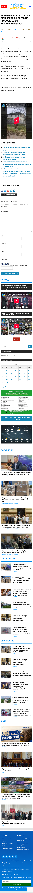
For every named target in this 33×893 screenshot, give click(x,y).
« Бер (2, 387)
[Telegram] (13, 856)
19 (19, 376)
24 (11, 379)
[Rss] (16, 856)
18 (15, 376)
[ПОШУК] (30, 346)
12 (19, 373)
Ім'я (2, 236)
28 (29, 379)
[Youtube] (9, 856)
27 (24, 379)
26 (20, 379)
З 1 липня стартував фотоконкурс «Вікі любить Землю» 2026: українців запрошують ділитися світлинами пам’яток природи (16, 796)
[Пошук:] (14, 346)
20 (24, 376)
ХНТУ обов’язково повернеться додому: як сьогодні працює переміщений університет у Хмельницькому (21, 686)
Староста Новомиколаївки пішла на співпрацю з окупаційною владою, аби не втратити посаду (17, 164)
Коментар (5, 211)
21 (28, 376)
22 (2, 379)
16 (6, 376)
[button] (30, 6)
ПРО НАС (16, 339)
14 (28, 373)
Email (3, 244)
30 (7, 382)
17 (11, 376)
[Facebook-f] (3, 856)
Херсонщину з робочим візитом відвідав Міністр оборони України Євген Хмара (22, 673)
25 (15, 379)
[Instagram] (6, 856)
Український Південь (17, 5)
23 (7, 379)
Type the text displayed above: (18, 265)
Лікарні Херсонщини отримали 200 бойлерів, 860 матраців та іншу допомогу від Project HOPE (16, 499)
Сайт (2, 251)
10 (11, 373)
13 (24, 373)
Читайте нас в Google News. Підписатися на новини (16, 418)
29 (2, 382)
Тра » (6, 387)
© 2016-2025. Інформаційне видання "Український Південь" (16, 888)
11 (15, 373)
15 (2, 376)
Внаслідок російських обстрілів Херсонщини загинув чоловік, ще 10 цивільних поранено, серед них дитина (21, 631)
